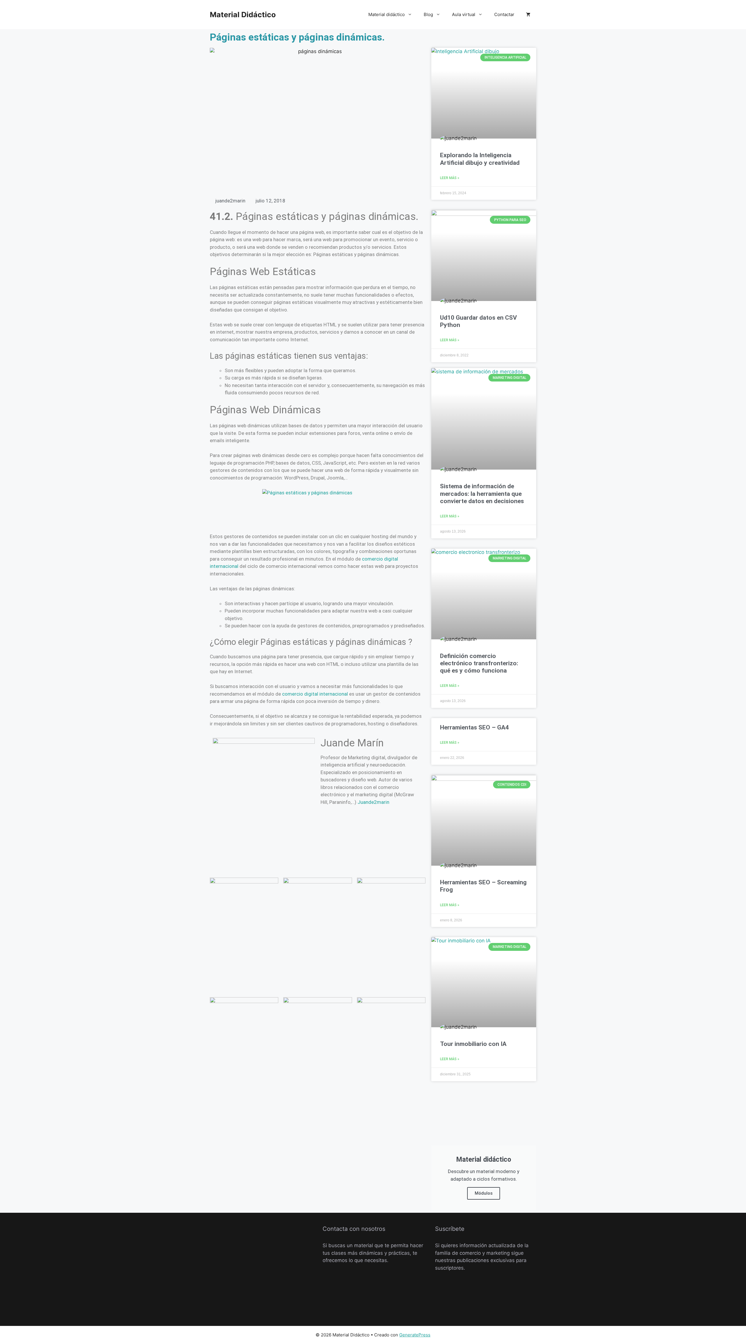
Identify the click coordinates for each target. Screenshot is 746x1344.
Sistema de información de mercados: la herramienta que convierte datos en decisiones (482, 493)
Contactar (504, 14)
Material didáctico (386, 14)
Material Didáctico (243, 14)
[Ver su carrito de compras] (528, 14)
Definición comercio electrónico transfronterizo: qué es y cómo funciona (479, 663)
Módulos (483, 1193)
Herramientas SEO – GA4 (474, 727)
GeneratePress (414, 1335)
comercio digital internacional (315, 694)
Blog (428, 14)
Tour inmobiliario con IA (473, 1043)
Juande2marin (373, 802)
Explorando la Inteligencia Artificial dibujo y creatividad (480, 159)
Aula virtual (463, 14)
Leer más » (449, 178)
